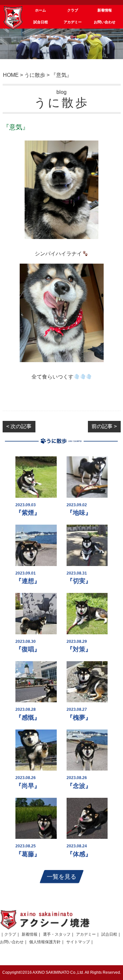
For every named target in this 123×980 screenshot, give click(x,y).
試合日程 (109, 934)
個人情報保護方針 (45, 942)
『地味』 (79, 512)
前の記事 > (104, 426)
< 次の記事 (18, 426)
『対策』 (79, 649)
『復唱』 (27, 649)
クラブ (10, 934)
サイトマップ (78, 942)
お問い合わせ (12, 942)
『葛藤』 (27, 854)
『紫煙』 (27, 512)
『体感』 (79, 854)
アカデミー (86, 934)
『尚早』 (27, 785)
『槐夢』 (79, 717)
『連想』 (27, 580)
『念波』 (79, 785)
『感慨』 (27, 717)
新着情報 (29, 934)
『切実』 (79, 580)
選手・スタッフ (57, 934)
